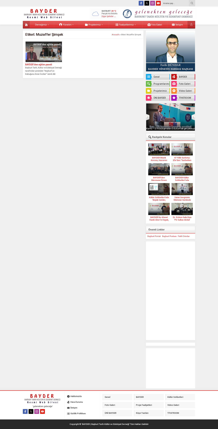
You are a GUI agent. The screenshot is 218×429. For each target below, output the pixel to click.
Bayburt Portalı (154, 236)
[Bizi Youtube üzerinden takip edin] (158, 3)
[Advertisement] (11, 63)
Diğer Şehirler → (109, 16)
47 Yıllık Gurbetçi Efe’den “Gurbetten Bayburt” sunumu (182, 160)
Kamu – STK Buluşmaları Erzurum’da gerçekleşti (170, 128)
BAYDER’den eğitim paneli (38, 64)
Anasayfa (115, 35)
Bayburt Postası (169, 236)
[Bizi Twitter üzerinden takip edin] (146, 3)
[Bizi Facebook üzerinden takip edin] (141, 3)
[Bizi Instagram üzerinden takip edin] (152, 3)
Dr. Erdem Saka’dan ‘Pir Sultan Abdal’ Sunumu (182, 220)
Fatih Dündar (184, 236)
